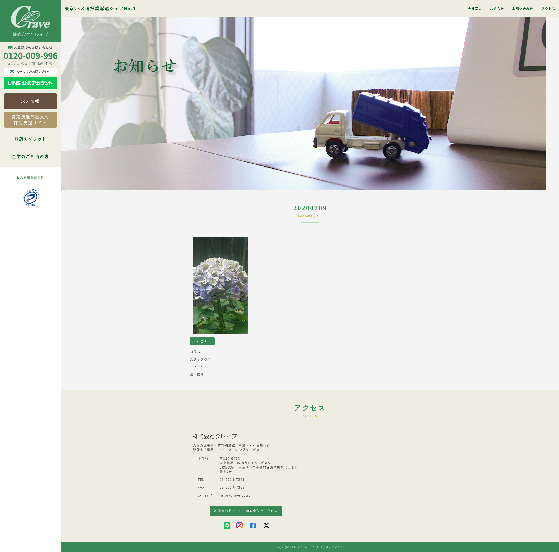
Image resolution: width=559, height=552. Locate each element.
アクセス (549, 8)
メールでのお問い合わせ (33, 71)
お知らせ (497, 8)
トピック (197, 367)
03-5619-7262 (232, 487)
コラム (195, 351)
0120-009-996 (30, 56)
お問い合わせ (522, 8)
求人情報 (30, 101)
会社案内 (475, 8)
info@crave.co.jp (235, 495)
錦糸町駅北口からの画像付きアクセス (248, 510)
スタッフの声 (200, 359)
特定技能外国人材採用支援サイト (30, 120)
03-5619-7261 (232, 479)
